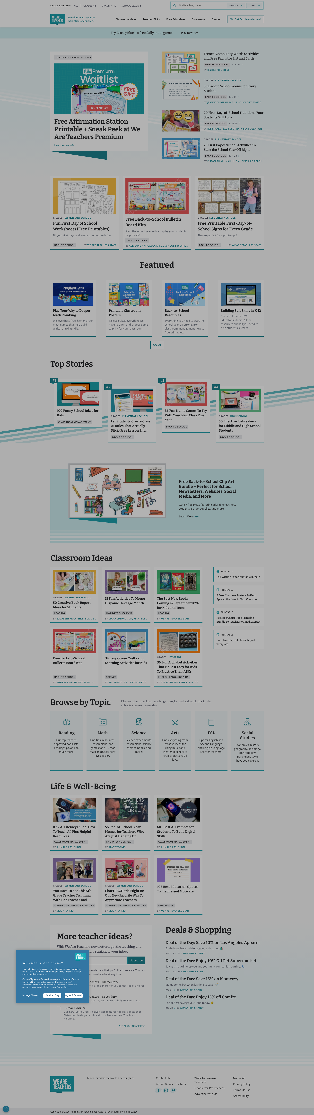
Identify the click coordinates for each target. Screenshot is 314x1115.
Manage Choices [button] (30, 995)
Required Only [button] (52, 995)
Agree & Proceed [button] (73, 995)
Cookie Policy (63, 987)
